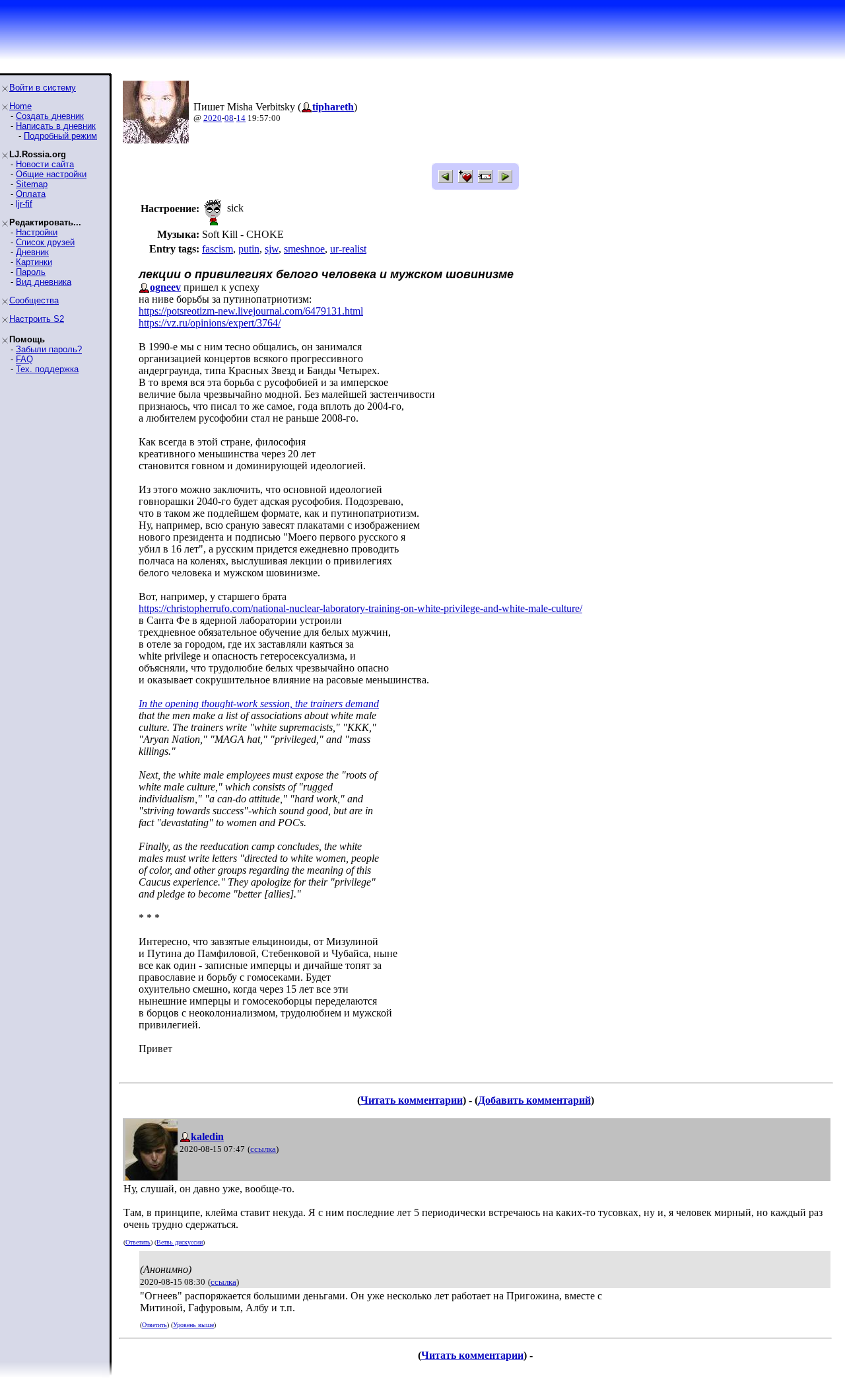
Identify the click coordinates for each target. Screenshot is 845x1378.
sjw (272, 248)
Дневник (32, 252)
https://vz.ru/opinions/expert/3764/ (210, 322)
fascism (217, 248)
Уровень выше (193, 1324)
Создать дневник (50, 116)
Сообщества (34, 300)
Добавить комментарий (534, 1100)
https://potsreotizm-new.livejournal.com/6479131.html (251, 311)
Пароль (31, 272)
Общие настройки (51, 174)
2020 (212, 118)
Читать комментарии (411, 1100)
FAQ (24, 359)
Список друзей (45, 242)
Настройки (36, 232)
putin (248, 248)
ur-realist (348, 248)
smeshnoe (304, 248)
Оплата (31, 194)
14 (241, 118)
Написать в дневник (56, 126)
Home (20, 106)
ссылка (263, 1149)
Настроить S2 (36, 319)
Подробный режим (60, 136)
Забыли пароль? (49, 349)
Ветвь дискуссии (179, 1242)
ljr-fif (24, 204)
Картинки (34, 262)
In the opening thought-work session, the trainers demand (259, 703)
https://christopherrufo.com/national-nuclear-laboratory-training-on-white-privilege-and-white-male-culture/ (360, 608)
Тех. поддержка (47, 369)
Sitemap (32, 184)
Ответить (138, 1242)
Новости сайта (45, 164)
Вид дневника (43, 282)
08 (229, 118)
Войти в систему (42, 88)
